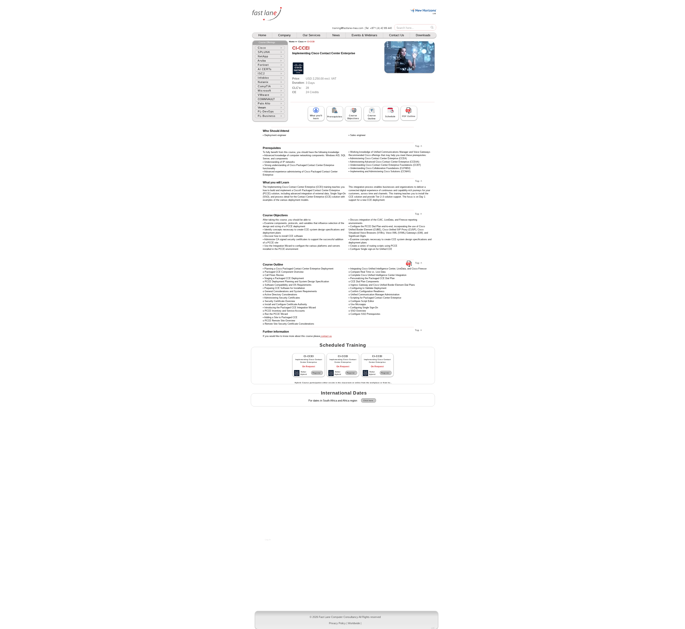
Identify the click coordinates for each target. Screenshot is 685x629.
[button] (346, 620)
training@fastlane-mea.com (347, 28)
